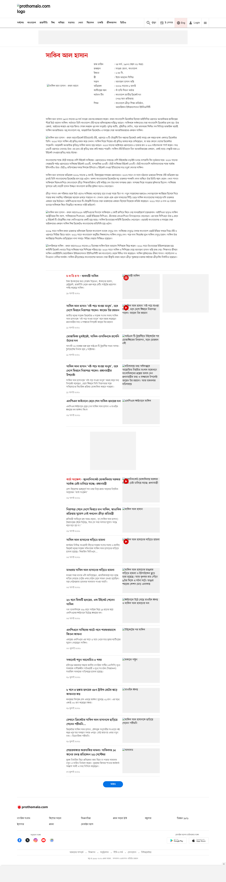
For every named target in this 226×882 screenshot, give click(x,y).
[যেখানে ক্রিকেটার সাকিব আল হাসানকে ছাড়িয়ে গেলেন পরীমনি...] (141, 730)
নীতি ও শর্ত (118, 852)
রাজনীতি (44, 22)
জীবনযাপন (112, 22)
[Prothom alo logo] (32, 808)
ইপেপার (20, 824)
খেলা (80, 22)
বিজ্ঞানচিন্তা (86, 818)
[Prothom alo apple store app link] (199, 841)
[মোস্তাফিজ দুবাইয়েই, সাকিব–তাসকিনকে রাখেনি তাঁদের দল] (141, 347)
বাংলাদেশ (31, 22)
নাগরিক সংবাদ (23, 818)
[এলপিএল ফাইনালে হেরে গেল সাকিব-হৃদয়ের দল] (141, 411)
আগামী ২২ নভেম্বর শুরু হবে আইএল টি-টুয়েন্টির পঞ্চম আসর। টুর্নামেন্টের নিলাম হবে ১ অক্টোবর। (92, 348)
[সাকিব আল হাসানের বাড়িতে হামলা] (141, 550)
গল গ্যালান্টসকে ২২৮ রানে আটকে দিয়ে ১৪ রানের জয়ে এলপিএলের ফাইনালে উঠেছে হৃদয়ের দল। (89, 611)
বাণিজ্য (61, 22)
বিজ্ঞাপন (91, 852)
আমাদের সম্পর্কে (76, 852)
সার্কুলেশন (104, 852)
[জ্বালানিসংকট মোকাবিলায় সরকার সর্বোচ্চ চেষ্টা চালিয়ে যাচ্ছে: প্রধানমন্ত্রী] (141, 490)
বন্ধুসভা (148, 818)
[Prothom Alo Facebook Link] (21, 841)
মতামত (71, 22)
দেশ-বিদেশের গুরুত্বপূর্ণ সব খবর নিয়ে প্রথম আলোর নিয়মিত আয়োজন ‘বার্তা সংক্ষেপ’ (92, 491)
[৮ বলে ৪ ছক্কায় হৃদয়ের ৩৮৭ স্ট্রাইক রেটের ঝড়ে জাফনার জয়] (141, 700)
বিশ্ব (53, 22)
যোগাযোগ (132, 852)
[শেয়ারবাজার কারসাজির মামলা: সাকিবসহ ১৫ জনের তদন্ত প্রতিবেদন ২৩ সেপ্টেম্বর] (141, 760)
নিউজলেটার (146, 852)
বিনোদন (90, 22)
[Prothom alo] (38, 9)
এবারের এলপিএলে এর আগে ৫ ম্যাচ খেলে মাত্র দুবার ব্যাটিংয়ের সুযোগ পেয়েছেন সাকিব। (93, 641)
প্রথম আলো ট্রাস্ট (120, 818)
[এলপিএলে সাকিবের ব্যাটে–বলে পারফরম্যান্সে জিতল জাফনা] (141, 640)
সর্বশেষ (20, 22)
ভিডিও (123, 22)
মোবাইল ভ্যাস (87, 824)
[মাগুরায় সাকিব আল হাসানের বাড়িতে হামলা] (141, 580)
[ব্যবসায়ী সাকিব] (141, 286)
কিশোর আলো (55, 818)
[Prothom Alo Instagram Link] (37, 841)
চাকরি (100, 22)
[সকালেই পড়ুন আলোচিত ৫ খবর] (141, 670)
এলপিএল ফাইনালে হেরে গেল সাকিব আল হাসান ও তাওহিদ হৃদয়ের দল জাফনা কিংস (92, 408)
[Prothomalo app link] (177, 841)
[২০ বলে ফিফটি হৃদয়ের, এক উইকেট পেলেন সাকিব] (141, 610)
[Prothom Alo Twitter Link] (29, 841)
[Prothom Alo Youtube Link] (45, 841)
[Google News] (52, 840)
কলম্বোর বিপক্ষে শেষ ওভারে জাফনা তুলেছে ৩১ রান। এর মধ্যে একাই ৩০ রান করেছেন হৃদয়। (93, 701)
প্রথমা (51, 824)
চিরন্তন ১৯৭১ (182, 818)
